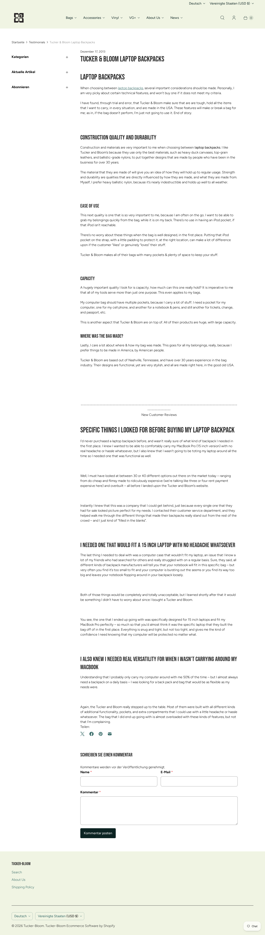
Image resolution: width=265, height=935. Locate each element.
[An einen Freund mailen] (109, 733)
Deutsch (195, 3)
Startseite (18, 42)
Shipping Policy (23, 887)
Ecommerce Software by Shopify (90, 926)
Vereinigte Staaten (230, 3)
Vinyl (115, 18)
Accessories (92, 18)
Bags (69, 18)
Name (86, 772)
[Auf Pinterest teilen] (100, 733)
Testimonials (37, 42)
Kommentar (90, 792)
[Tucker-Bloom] (19, 18)
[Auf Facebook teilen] (91, 733)
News (174, 18)
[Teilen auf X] (83, 733)
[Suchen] (222, 18)
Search (17, 872)
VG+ (132, 18)
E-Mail (167, 772)
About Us (153, 18)
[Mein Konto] (234, 18)
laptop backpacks (130, 88)
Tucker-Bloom (34, 926)
